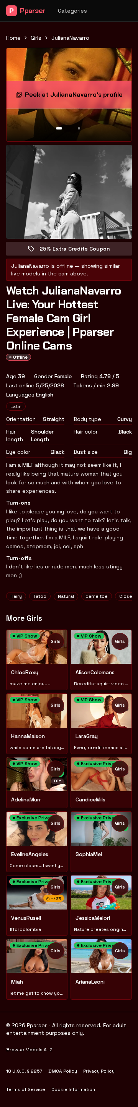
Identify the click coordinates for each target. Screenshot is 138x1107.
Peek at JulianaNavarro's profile (75, 97)
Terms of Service (25, 1089)
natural (66, 596)
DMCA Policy (62, 1071)
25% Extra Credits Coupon (80, 250)
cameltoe (96, 596)
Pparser (27, 10)
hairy (16, 596)
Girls (36, 37)
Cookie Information (73, 1089)
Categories (72, 10)
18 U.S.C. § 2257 (24, 1071)
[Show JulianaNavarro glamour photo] (79, 128)
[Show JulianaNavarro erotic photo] (59, 128)
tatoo (39, 596)
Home (13, 37)
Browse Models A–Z (29, 1050)
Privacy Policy (99, 1071)
